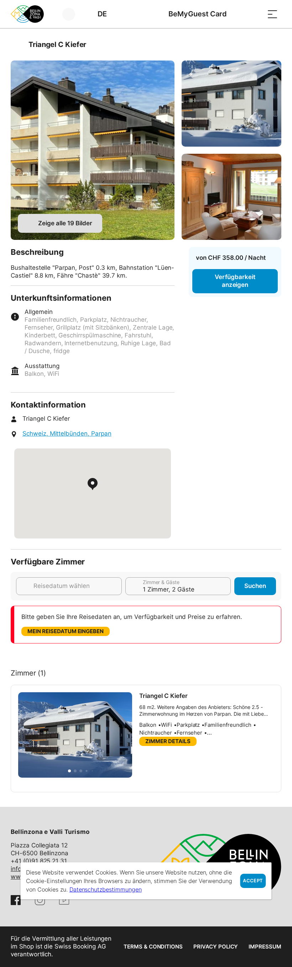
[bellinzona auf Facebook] (16, 900)
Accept (253, 880)
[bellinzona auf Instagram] (40, 900)
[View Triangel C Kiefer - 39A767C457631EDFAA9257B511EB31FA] (231, 104)
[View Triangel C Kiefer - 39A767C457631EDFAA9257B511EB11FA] (92, 150)
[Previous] (17, 44)
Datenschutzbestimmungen (105, 889)
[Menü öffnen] (272, 14)
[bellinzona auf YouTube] (64, 900)
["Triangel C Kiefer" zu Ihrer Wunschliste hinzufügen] (274, 44)
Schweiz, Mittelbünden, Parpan (66, 433)
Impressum (265, 946)
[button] (69, 770)
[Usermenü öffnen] (72, 14)
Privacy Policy (215, 946)
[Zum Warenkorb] (255, 14)
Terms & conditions (153, 946)
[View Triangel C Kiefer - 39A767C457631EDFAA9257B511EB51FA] (231, 197)
